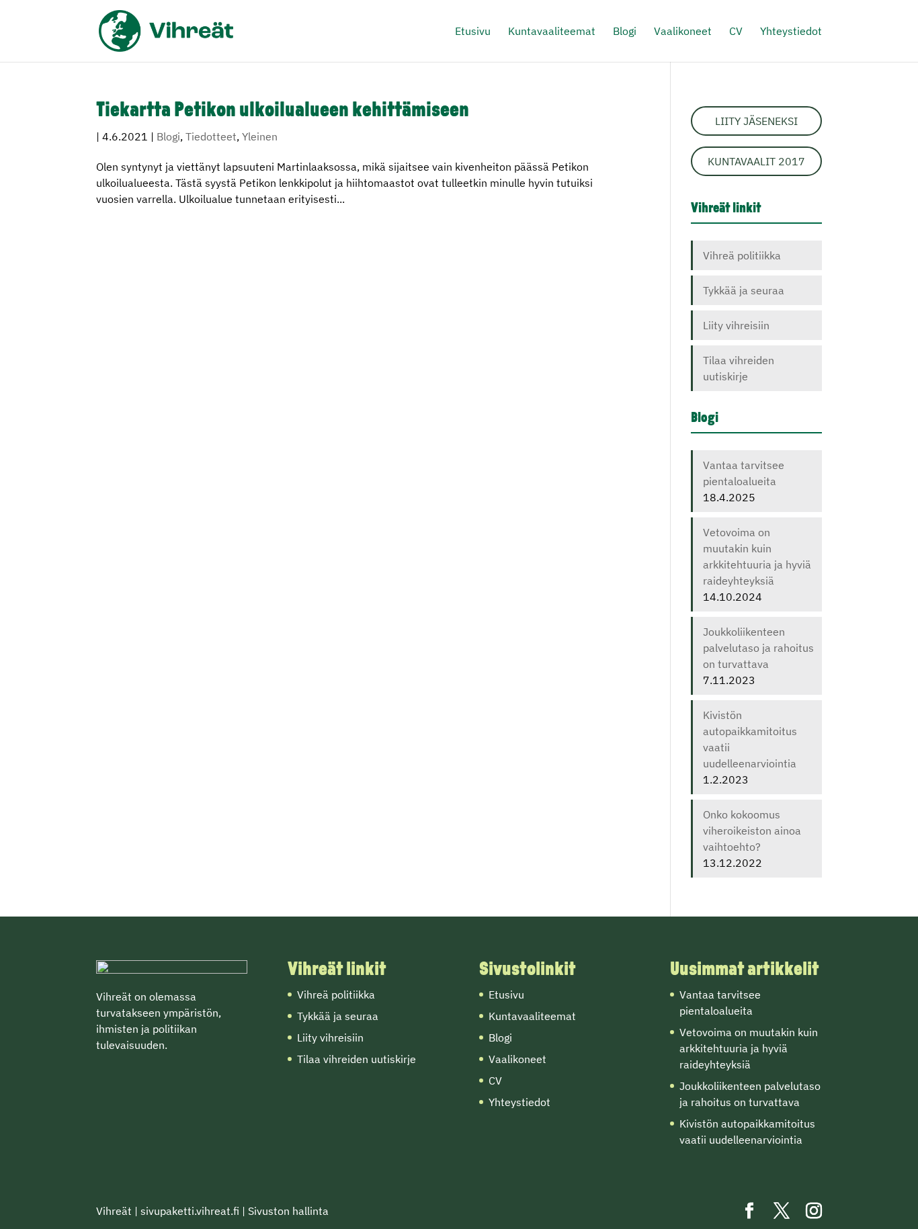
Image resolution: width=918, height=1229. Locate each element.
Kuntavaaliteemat (551, 32)
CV (736, 32)
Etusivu (473, 32)
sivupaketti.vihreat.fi (189, 1211)
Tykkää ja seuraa (743, 290)
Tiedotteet (211, 136)
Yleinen (260, 136)
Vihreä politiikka (742, 255)
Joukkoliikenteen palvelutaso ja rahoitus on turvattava (758, 648)
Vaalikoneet (683, 32)
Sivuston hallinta (288, 1211)
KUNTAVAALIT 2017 (756, 161)
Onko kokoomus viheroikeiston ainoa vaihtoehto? (752, 830)
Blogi (624, 32)
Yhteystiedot (791, 32)
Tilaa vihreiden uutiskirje (356, 1059)
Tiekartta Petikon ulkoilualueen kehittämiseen (282, 111)
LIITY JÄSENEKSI (756, 121)
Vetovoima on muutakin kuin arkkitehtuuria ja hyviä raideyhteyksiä (748, 1048)
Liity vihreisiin (736, 325)
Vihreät (114, 1211)
